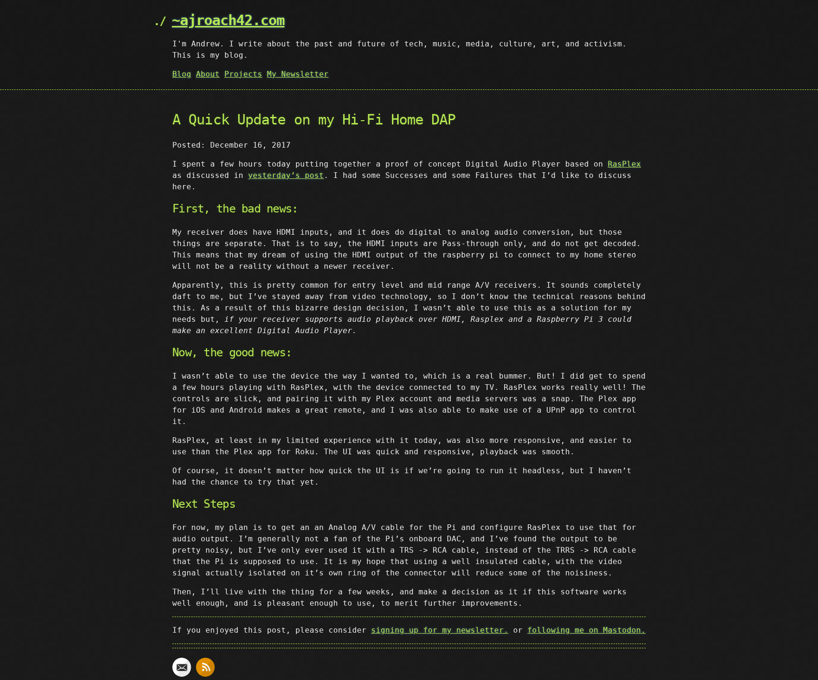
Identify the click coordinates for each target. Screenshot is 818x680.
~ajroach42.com (228, 20)
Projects (243, 74)
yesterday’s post (286, 175)
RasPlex (624, 163)
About (208, 74)
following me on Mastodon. (586, 630)
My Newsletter (298, 74)
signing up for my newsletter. (439, 630)
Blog (181, 74)
